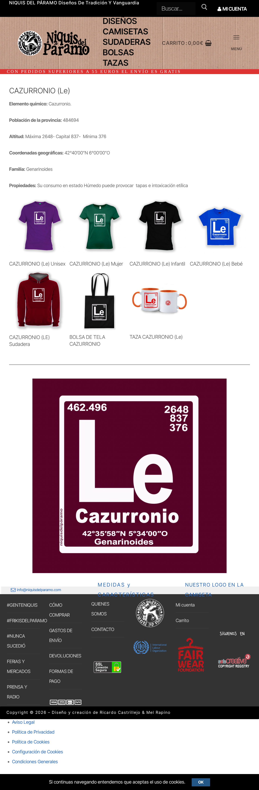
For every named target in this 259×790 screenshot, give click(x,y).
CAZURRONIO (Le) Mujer (96, 264)
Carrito (182, 620)
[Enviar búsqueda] (203, 8)
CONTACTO (102, 629)
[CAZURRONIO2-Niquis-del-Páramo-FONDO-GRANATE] (129, 476)
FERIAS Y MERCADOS (18, 666)
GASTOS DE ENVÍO (60, 635)
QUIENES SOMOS (100, 609)
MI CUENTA (234, 9)
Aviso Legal (23, 722)
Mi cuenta (185, 605)
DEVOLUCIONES (65, 656)
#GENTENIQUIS (22, 605)
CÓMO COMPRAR (59, 610)
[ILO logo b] (150, 652)
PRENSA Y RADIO (17, 692)
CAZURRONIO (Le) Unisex (37, 264)
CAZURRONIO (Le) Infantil (157, 264)
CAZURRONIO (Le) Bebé (216, 264)
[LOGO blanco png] (150, 626)
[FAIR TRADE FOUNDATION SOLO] (191, 671)
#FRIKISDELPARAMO (23, 620)
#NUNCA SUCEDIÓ (16, 641)
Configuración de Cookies (37, 751)
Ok (200, 782)
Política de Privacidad (33, 732)
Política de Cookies (30, 742)
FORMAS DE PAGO (61, 676)
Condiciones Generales (35, 761)
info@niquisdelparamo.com (39, 590)
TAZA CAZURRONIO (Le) (156, 337)
